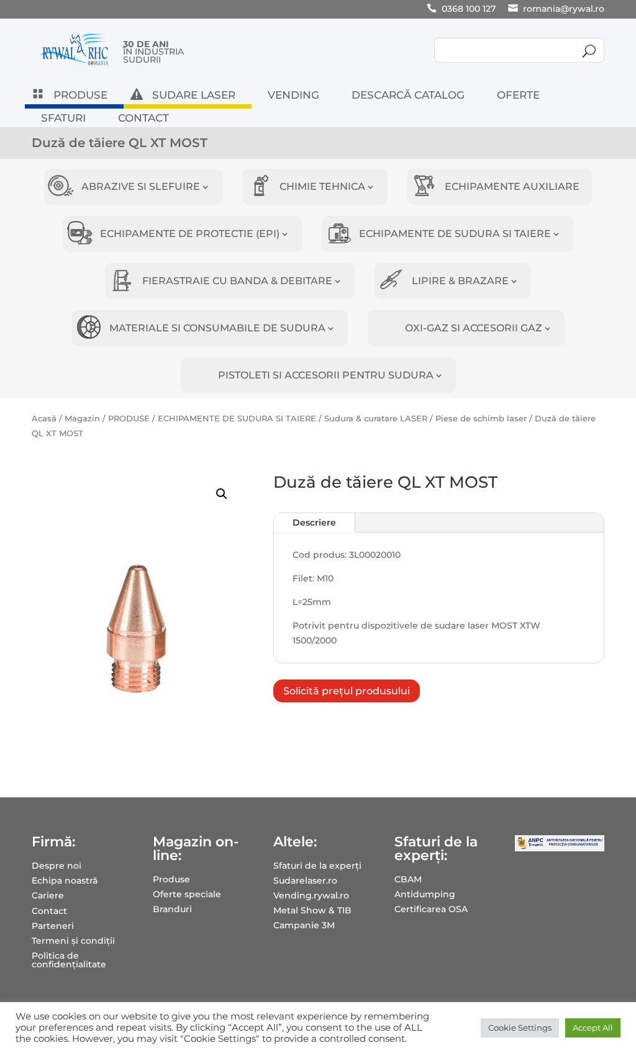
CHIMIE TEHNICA (322, 186)
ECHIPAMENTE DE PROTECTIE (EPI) (189, 234)
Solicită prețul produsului (346, 691)
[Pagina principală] (74, 65)
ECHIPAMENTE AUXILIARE (512, 186)
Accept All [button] (593, 1028)
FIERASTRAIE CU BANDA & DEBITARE (237, 281)
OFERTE (518, 96)
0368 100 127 (469, 8)
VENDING (293, 96)
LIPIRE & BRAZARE (460, 281)
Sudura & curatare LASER (375, 418)
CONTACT (143, 119)
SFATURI (63, 119)
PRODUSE (80, 96)
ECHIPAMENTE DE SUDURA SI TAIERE (455, 234)
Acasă (44, 418)
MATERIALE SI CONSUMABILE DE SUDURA (217, 328)
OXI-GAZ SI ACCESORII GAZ (473, 328)
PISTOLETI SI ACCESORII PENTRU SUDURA (326, 375)
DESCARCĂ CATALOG (408, 96)
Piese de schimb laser (481, 418)
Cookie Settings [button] (520, 1028)
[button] (222, 494)
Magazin (82, 418)
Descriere (314, 522)
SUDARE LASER (193, 96)
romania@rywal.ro (563, 8)
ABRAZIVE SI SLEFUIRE (140, 186)
